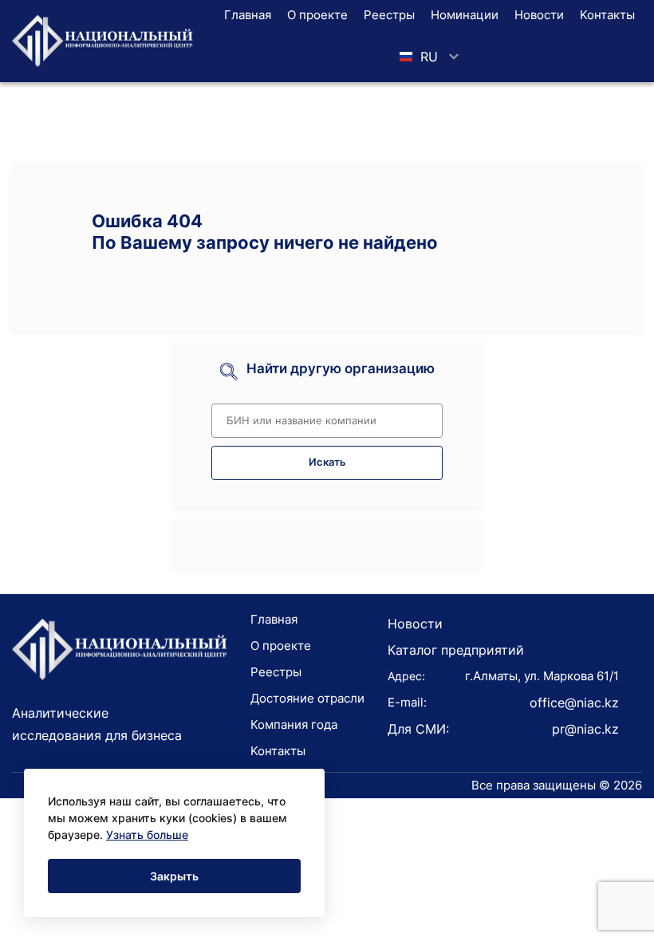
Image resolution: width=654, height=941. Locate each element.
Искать (327, 462)
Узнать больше (147, 834)
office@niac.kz (574, 703)
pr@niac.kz (585, 729)
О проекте (317, 14)
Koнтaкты (607, 14)
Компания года (293, 724)
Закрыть (174, 876)
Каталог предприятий (456, 650)
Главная (247, 14)
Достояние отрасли (307, 698)
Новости (539, 14)
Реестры (389, 14)
